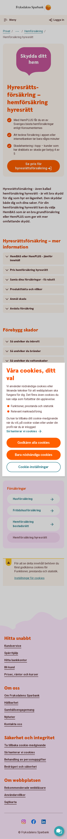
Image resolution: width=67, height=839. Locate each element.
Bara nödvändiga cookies (33, 455)
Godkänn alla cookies (34, 443)
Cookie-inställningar (33, 467)
